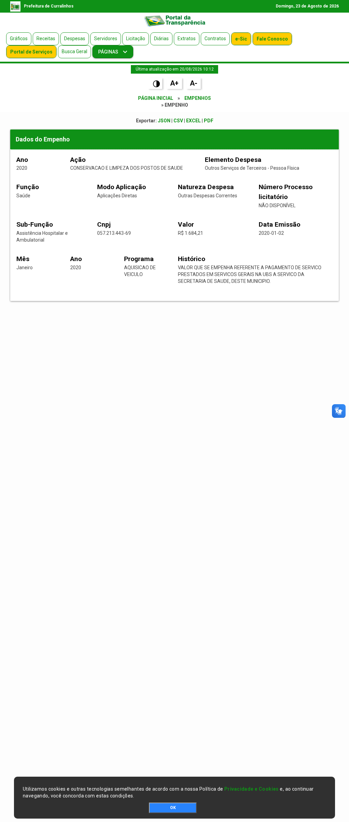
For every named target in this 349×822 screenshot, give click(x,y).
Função (27, 187)
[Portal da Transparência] (174, 21)
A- (193, 83)
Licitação (135, 38)
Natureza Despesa (206, 187)
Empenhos (197, 98)
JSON (164, 120)
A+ (174, 83)
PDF (208, 120)
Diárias (161, 38)
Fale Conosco (272, 39)
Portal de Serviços (31, 52)
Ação (78, 160)
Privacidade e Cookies (251, 789)
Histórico (191, 259)
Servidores (105, 38)
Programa (139, 259)
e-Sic (241, 39)
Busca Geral (74, 51)
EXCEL (193, 120)
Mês (22, 259)
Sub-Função (34, 224)
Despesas (74, 38)
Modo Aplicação (121, 187)
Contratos (215, 38)
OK (173, 807)
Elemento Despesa (233, 160)
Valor (186, 224)
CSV (178, 120)
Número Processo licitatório (286, 192)
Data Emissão (279, 224)
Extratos (187, 38)
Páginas (108, 52)
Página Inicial (155, 98)
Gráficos (19, 38)
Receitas (45, 38)
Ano (22, 160)
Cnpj (104, 224)
